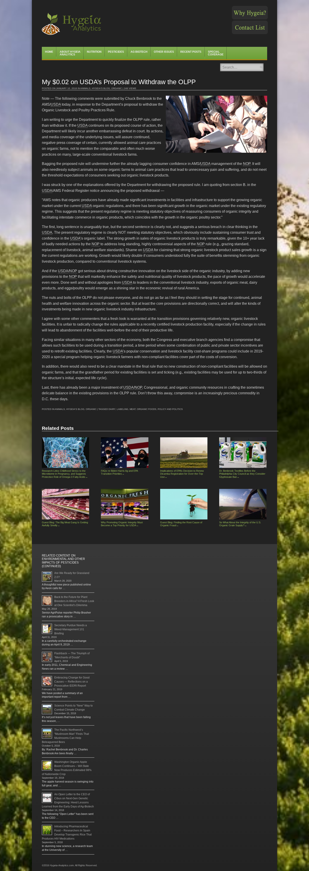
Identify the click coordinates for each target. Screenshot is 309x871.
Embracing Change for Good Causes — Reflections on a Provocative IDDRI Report (72, 681)
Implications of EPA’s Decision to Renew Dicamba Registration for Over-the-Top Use (182, 473)
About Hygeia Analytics (70, 53)
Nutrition (94, 51)
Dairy (112, 409)
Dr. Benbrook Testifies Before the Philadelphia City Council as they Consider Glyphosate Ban (242, 473)
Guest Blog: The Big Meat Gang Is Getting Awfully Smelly (65, 524)
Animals (85, 88)
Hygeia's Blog (101, 88)
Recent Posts (190, 51)
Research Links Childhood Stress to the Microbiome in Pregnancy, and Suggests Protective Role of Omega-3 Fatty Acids (65, 473)
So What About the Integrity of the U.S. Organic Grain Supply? (240, 524)
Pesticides (116, 51)
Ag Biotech (139, 51)
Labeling (122, 409)
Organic (116, 88)
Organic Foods (146, 409)
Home (49, 51)
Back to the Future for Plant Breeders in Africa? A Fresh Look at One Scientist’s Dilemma (74, 601)
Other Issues (164, 51)
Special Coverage (215, 53)
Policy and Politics (170, 409)
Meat (132, 409)
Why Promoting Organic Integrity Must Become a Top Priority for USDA (122, 524)
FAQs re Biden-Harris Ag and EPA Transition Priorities (119, 472)
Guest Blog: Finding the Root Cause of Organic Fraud (181, 524)
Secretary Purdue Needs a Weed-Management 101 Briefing (70, 629)
